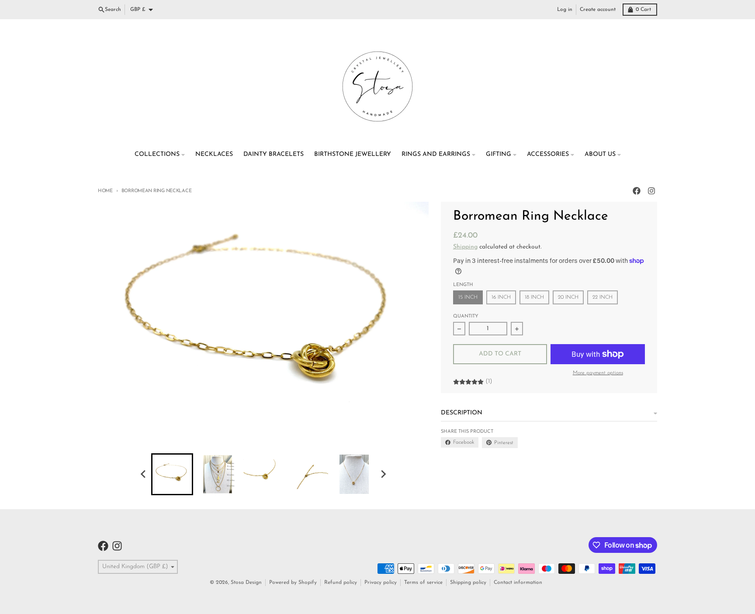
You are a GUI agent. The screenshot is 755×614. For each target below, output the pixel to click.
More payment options (598, 373)
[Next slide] (383, 474)
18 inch (534, 297)
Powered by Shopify (293, 582)
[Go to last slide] (143, 474)
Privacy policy (380, 582)
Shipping (465, 247)
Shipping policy (468, 582)
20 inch (568, 297)
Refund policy (340, 582)
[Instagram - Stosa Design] (651, 191)
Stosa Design (246, 582)
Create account (598, 9)
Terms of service (423, 582)
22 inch (602, 297)
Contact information (518, 582)
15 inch (468, 297)
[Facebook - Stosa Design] (636, 191)
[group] (172, 474)
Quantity (465, 316)
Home (105, 191)
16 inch (501, 297)
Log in (564, 9)
